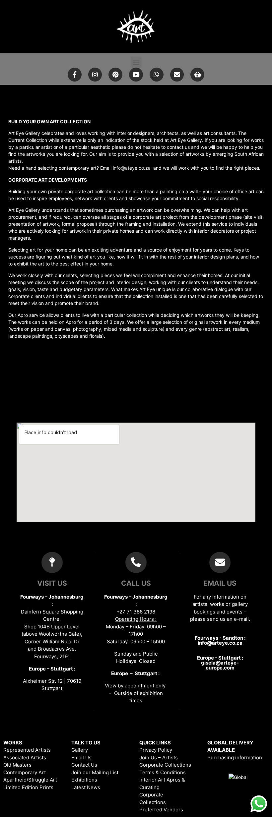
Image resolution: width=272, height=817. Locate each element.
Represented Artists (27, 750)
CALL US (136, 583)
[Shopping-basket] (197, 75)
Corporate (151, 794)
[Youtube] (136, 75)
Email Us (81, 757)
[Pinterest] (115, 75)
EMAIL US (220, 583)
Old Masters (17, 765)
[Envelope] (177, 75)
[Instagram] (95, 75)
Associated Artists (24, 757)
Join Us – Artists (158, 757)
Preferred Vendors (161, 809)
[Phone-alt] (136, 562)
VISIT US (52, 583)
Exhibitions (84, 780)
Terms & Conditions (162, 772)
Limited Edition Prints (28, 787)
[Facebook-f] (75, 75)
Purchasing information (234, 757)
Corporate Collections (165, 765)
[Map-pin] (52, 562)
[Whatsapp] (157, 75)
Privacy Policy (155, 750)
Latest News (85, 787)
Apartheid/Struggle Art (30, 780)
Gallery (79, 750)
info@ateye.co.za (132, 168)
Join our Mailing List (94, 772)
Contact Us (84, 765)
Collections (152, 802)
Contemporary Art (24, 772)
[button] (136, 62)
